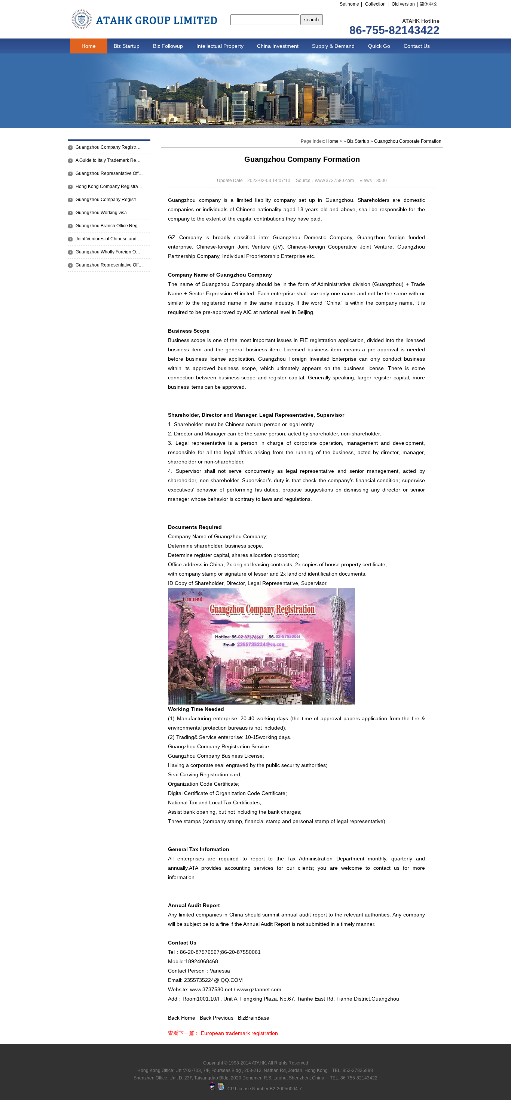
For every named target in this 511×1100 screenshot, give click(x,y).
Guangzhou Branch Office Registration (109, 225)
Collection (375, 4)
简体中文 (429, 4)
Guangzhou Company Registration (109, 199)
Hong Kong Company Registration (109, 186)
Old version (403, 4)
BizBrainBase (253, 1018)
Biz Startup (127, 46)
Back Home (181, 1018)
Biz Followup (168, 46)
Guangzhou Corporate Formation (407, 141)
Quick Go (379, 46)
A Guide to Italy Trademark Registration (109, 160)
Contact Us (417, 46)
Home (89, 46)
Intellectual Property (220, 46)
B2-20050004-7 (286, 1088)
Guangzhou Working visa (101, 212)
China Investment (278, 46)
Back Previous (216, 1018)
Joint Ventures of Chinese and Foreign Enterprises (109, 238)
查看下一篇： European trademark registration (223, 1033)
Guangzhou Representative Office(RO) (109, 173)
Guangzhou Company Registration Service (109, 147)
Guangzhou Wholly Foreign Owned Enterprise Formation (109, 252)
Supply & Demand (333, 46)
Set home (349, 4)
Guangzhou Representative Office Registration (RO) (109, 265)
